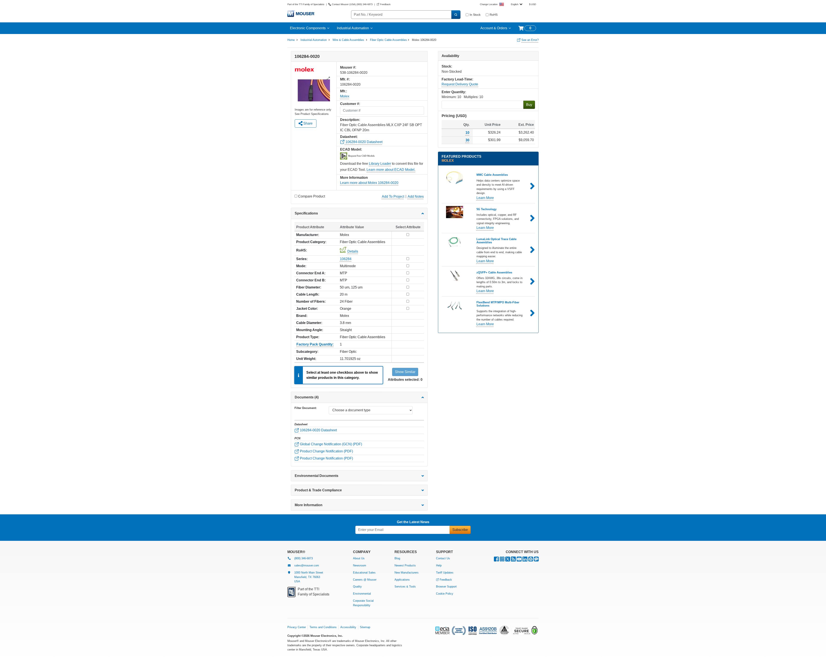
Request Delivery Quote (460, 84)
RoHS (494, 14)
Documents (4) (307, 397)
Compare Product (311, 196)
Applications (402, 579)
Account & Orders (493, 28)
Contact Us (443, 558)
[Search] (455, 14)
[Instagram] (502, 560)
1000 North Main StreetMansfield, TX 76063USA (308, 577)
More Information (308, 505)
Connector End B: (311, 280)
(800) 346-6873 (303, 558)
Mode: (301, 266)
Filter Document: (305, 408)
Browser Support (446, 586)
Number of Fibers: (311, 301)
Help (439, 565)
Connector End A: (310, 273)
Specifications (306, 213)
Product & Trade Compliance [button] (318, 490)
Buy (529, 104)
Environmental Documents (316, 476)
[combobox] (516, 4)
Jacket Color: (307, 308)
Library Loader (380, 163)
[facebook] (496, 560)
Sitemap (365, 627)
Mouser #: (348, 67)
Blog (397, 558)
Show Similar (405, 372)
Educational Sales (364, 572)
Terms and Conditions (323, 627)
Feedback (446, 579)
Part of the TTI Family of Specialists (305, 4)
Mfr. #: (345, 79)
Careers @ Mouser (364, 579)
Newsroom (359, 565)
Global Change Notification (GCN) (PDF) (330, 444)
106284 (345, 259)
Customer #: (350, 104)
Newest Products (405, 565)
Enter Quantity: (454, 92)
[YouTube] (519, 560)
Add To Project (393, 196)
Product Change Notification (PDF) (326, 451)
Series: (302, 259)
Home (291, 40)
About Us (359, 558)
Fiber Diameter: (308, 287)
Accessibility (348, 627)
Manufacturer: (307, 235)
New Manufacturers (407, 572)
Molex (344, 96)
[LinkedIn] (524, 560)
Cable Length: (307, 294)
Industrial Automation (353, 28)
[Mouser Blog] (536, 560)
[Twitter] (507, 560)
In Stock (475, 14)
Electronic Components (308, 28)
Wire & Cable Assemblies (348, 40)
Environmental (362, 593)
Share (307, 123)
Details (352, 251)
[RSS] (513, 560)
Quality (357, 586)
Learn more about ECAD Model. (391, 169)
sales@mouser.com (306, 565)
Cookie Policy (444, 593)
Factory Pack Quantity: (315, 344)
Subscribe (460, 530)
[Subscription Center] (530, 560)
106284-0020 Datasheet (363, 142)
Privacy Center (296, 627)
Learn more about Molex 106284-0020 (369, 183)
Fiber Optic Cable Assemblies (388, 40)
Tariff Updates (444, 572)
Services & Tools (405, 586)
